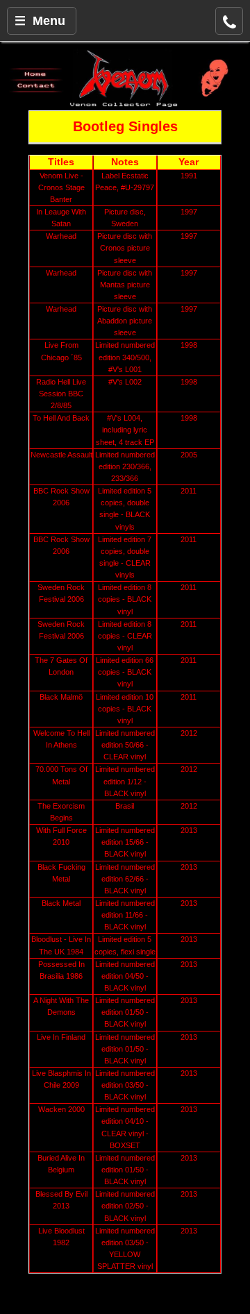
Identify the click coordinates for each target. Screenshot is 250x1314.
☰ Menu (40, 21)
